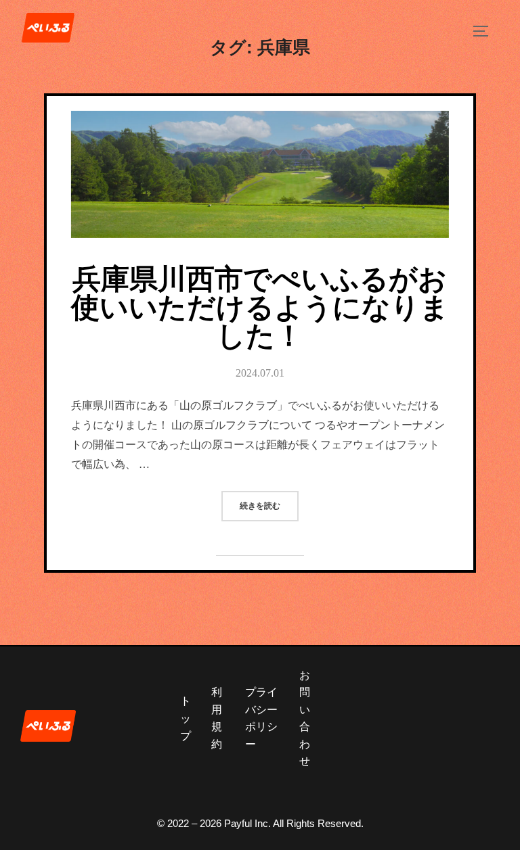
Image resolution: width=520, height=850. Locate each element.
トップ (185, 718)
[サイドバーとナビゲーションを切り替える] (485, 31)
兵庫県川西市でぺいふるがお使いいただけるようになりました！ (260, 308)
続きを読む (269, 501)
